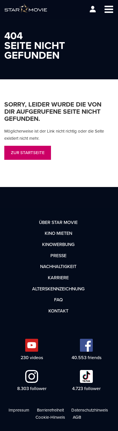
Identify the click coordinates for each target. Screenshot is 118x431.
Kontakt (58, 311)
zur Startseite (28, 152)
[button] (108, 9)
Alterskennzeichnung (58, 289)
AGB (77, 417)
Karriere (58, 277)
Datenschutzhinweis (89, 410)
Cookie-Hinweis (50, 417)
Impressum (19, 410)
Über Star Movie (58, 222)
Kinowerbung (58, 244)
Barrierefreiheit (50, 410)
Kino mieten (58, 233)
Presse (58, 255)
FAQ (58, 299)
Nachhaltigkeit (58, 266)
